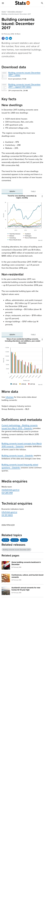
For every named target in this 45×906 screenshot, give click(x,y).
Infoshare (10, 397)
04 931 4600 (7, 515)
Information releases (15, 12)
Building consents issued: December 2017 (16, 550)
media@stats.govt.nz (10, 490)
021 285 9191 (7, 493)
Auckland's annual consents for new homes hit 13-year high (26, 589)
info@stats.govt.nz (9, 512)
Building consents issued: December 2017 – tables (24, 74)
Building (5, 540)
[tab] (12, 191)
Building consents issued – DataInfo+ (17, 455)
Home (4, 12)
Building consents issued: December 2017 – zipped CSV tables (24, 85)
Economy (15, 540)
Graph (12, 191)
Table (33, 191)
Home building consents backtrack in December (26, 563)
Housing (24, 540)
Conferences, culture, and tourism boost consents (27, 576)
